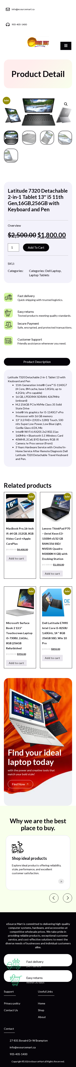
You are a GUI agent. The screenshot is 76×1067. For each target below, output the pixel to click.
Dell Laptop (53, 271)
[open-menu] (66, 46)
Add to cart (36, 247)
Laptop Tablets (39, 275)
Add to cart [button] (16, 558)
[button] (65, 104)
